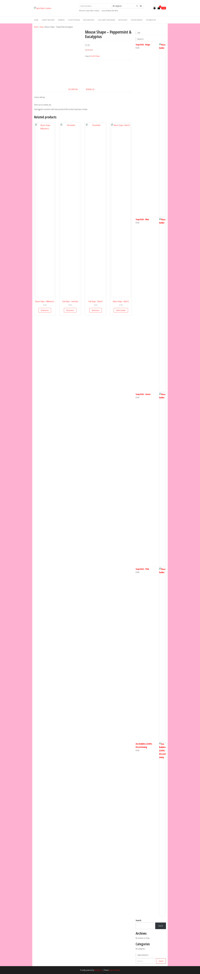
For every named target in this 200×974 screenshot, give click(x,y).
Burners (61, 20)
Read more (45, 310)
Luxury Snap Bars (48, 20)
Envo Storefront (114, 970)
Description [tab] (73, 89)
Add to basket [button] (121, 310)
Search (138, 920)
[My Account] (154, 8)
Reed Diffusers (88, 20)
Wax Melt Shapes (95, 56)
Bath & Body (123, 20)
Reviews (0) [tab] (90, 89)
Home (36, 20)
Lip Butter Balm (74, 20)
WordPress (98, 970)
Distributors (151, 20)
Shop (41, 26)
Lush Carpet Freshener (106, 20)
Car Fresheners (137, 20)
